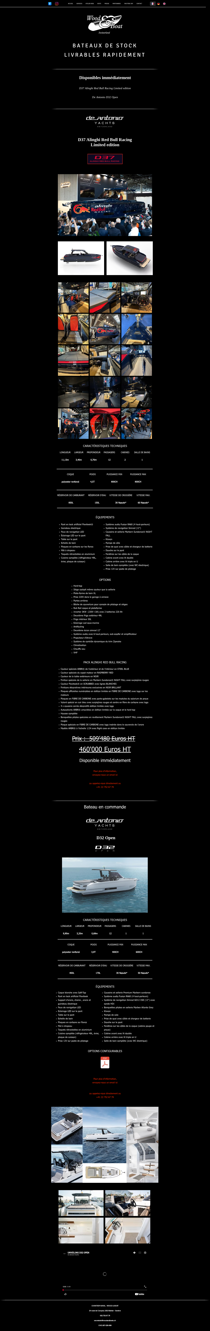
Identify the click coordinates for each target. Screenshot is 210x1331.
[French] (153, 4)
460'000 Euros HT (105, 749)
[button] (81, 1203)
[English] (164, 4)
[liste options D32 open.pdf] (105, 1062)
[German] (159, 4)
